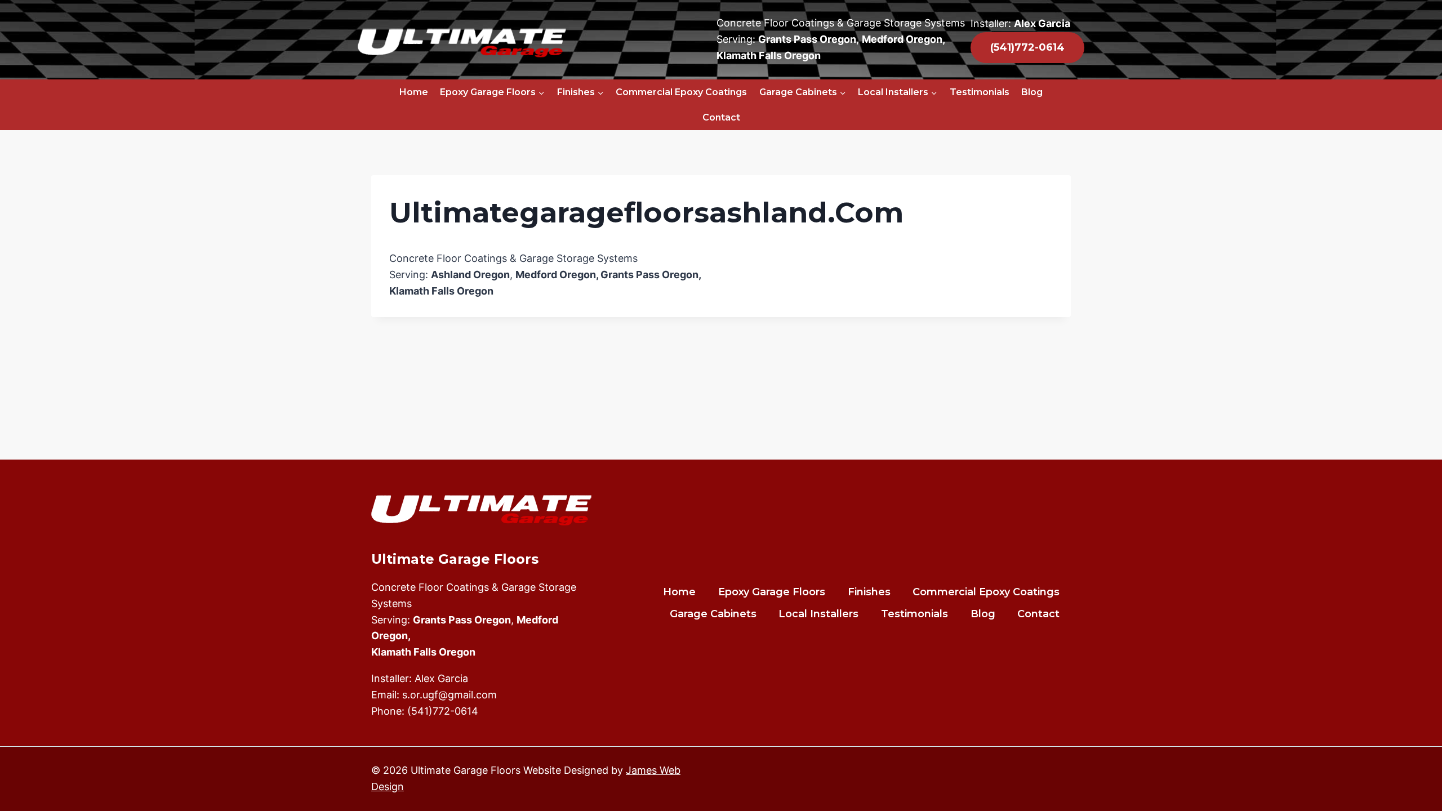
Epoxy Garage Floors (771, 592)
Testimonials (979, 92)
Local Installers (818, 614)
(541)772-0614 (442, 711)
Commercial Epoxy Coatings (681, 92)
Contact (721, 117)
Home (413, 92)
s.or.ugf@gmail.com (449, 695)
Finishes (869, 592)
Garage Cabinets (713, 614)
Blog (1032, 92)
